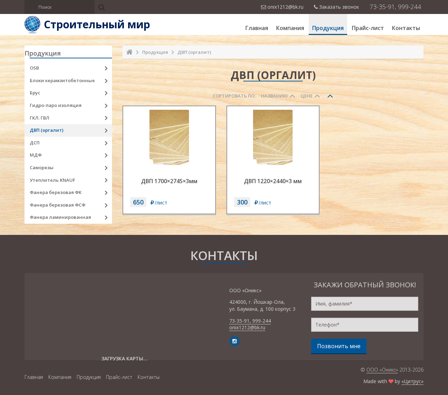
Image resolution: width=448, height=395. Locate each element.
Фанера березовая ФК (56, 192)
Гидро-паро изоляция (56, 105)
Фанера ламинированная (60, 217)
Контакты (406, 28)
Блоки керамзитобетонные (62, 80)
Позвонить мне (338, 346)
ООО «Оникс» (382, 369)
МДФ (36, 155)
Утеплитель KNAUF (52, 180)
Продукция (328, 28)
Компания (290, 28)
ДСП (35, 142)
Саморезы (42, 167)
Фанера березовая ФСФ (57, 205)
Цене (307, 96)
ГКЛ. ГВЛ (39, 118)
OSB (34, 68)
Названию (274, 96)
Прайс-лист (368, 28)
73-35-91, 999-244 (395, 6)
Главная (256, 28)
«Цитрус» (412, 381)
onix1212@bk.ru (247, 327)
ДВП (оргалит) (46, 130)
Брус (35, 92)
